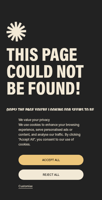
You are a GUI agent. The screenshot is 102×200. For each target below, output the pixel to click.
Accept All (51, 160)
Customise (25, 186)
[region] (51, 153)
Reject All (51, 175)
